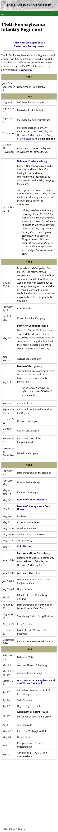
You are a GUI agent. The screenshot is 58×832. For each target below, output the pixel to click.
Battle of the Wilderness (32, 499)
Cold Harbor (24, 546)
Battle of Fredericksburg (32, 161)
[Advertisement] (29, 799)
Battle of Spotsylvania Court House (34, 508)
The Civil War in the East (28, 5)
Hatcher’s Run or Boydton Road (36, 680)
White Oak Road (32, 683)
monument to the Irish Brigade (34, 193)
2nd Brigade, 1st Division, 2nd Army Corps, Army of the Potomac (35, 135)
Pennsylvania (36, 46)
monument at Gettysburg (17, 69)
